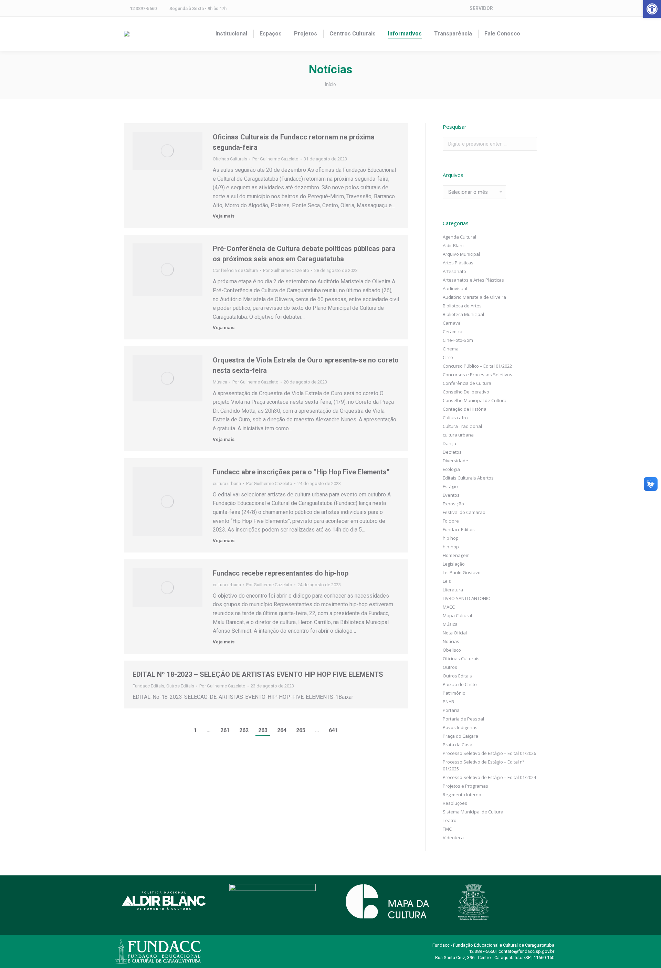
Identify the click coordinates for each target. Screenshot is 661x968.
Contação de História (464, 409)
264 (281, 730)
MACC (449, 607)
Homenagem (456, 555)
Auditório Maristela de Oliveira (474, 297)
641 (333, 730)
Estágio (450, 486)
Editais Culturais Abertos (468, 478)
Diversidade (455, 460)
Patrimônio (454, 693)
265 (300, 730)
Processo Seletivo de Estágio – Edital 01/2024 (489, 777)
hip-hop (451, 547)
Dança (449, 443)
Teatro (450, 820)
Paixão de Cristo (460, 684)
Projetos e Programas (465, 786)
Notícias (451, 641)
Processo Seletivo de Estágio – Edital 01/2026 (489, 753)
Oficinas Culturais (230, 158)
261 (225, 730)
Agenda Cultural (459, 237)
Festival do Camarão (464, 512)
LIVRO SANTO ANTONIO (467, 598)
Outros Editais (180, 685)
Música (220, 382)
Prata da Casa (457, 744)
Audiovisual (455, 288)
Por (275, 158)
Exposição (453, 504)
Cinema (451, 349)
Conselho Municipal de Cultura (474, 400)
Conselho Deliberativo (466, 392)
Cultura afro (455, 417)
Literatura (453, 590)
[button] (652, 9)
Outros (450, 667)
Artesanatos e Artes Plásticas (473, 280)
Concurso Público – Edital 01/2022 (477, 366)
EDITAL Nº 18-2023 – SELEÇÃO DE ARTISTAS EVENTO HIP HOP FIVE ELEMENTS (258, 674)
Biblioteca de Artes (462, 306)
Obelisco (452, 650)
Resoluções (455, 803)
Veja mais (223, 216)
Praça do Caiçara (460, 736)
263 (262, 730)
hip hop (451, 538)
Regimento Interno (462, 794)
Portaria (451, 710)
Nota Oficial (455, 633)
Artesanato (454, 271)
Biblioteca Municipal (463, 314)
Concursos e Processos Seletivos (477, 374)
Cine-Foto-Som (458, 340)
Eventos (451, 495)
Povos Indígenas (460, 727)
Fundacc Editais (148, 685)
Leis (447, 581)
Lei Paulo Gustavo (462, 572)
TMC (447, 829)
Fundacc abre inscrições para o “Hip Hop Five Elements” (301, 472)
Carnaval (452, 323)
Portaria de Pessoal (463, 719)
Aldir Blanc (453, 245)
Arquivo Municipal (461, 254)
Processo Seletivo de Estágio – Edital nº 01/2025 (483, 765)
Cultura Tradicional (462, 426)
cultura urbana (227, 483)
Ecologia (451, 469)
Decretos (452, 452)
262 (244, 730)
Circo (448, 357)
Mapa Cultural (457, 615)
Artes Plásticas (458, 263)
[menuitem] (231, 34)
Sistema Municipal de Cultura (473, 812)
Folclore (451, 521)
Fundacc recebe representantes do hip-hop (280, 573)
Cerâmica (452, 331)
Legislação (454, 564)
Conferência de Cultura (235, 270)
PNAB (448, 701)
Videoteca (453, 837)
